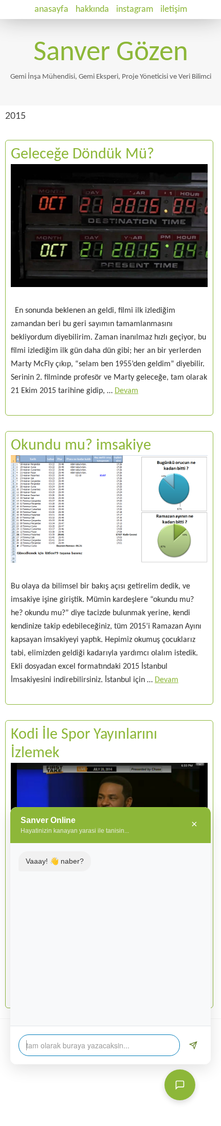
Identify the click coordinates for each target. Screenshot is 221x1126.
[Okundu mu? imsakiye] (109, 573)
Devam (126, 391)
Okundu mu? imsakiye (81, 446)
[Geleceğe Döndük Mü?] (109, 297)
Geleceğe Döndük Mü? (82, 155)
